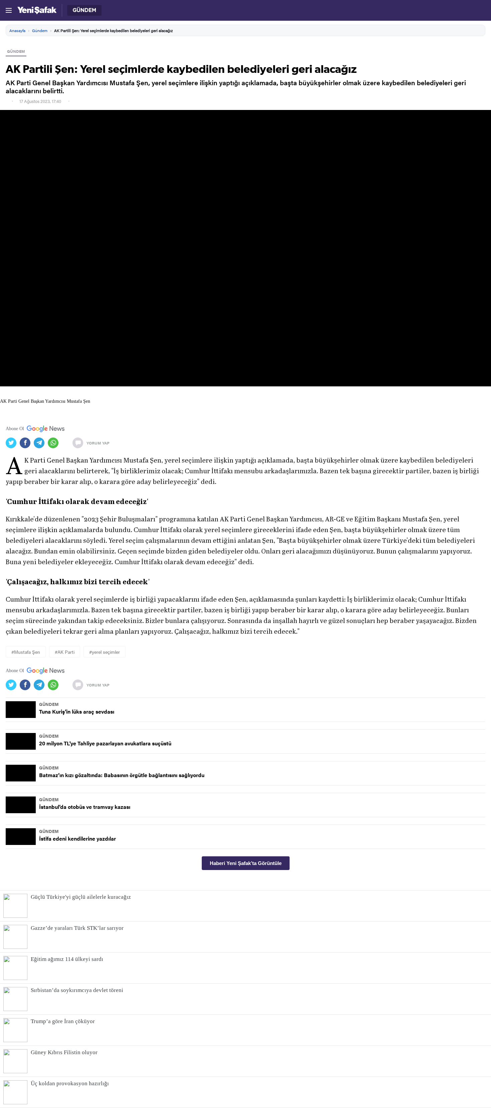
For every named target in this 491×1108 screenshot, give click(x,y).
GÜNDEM (16, 51)
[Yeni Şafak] (36, 10)
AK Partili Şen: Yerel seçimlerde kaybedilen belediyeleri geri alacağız (113, 30)
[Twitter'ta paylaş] (13, 443)
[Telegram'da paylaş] (41, 443)
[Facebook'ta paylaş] (27, 443)
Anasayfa (17, 30)
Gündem (39, 30)
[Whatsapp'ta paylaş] (55, 443)
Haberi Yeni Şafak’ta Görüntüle (246, 863)
